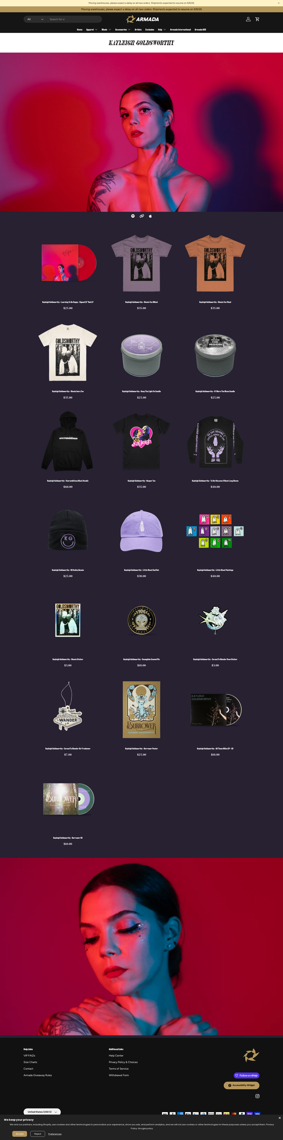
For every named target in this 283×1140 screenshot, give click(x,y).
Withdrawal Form (119, 1075)
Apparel (90, 29)
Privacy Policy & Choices (123, 1062)
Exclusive (149, 29)
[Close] (279, 1118)
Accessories (121, 29)
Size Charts (30, 1062)
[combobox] (63, 19)
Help (160, 29)
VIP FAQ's (29, 1055)
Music (104, 29)
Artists (138, 29)
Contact (28, 1068)
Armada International (180, 29)
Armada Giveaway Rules (38, 1075)
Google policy (145, 1128)
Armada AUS (200, 29)
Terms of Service (119, 1068)
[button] (257, 19)
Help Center (116, 1055)
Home (79, 29)
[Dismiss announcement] (278, 3)
